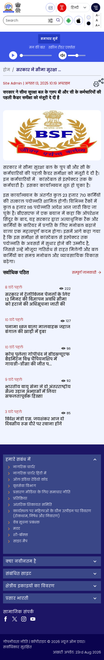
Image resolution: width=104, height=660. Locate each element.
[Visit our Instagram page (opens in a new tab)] (23, 618)
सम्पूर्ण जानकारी (84, 272)
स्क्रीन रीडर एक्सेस (61, 47)
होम (6, 70)
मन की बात (37, 47)
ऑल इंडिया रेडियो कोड (30, 479)
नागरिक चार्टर (24, 466)
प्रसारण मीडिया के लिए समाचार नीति (41, 491)
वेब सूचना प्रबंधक (26, 522)
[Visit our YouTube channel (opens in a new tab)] (32, 618)
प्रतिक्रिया (20, 498)
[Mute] (63, 55)
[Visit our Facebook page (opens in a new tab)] (5, 618)
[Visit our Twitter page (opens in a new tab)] (14, 618)
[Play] (13, 55)
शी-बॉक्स (20, 534)
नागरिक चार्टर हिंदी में (29, 473)
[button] (51, 20)
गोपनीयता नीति (15, 641)
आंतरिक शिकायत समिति (32, 504)
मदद (16, 528)
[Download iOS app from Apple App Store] (78, 20)
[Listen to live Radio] (61, 7)
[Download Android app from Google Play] (68, 20)
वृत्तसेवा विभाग (24, 485)
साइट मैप (20, 541)
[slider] (36, 55)
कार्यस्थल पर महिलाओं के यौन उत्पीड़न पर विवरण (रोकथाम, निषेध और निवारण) (52, 513)
